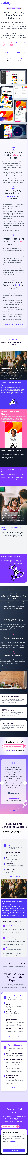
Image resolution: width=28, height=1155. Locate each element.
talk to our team (10, 750)
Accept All (15, 1150)
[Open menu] (24, 3)
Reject (15, 1146)
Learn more (12, 1141)
